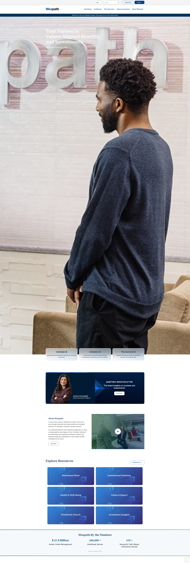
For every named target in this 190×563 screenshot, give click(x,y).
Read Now (119, 393)
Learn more (114, 15)
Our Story (53, 443)
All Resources (136, 462)
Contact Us (128, 2)
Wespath (52, 9)
